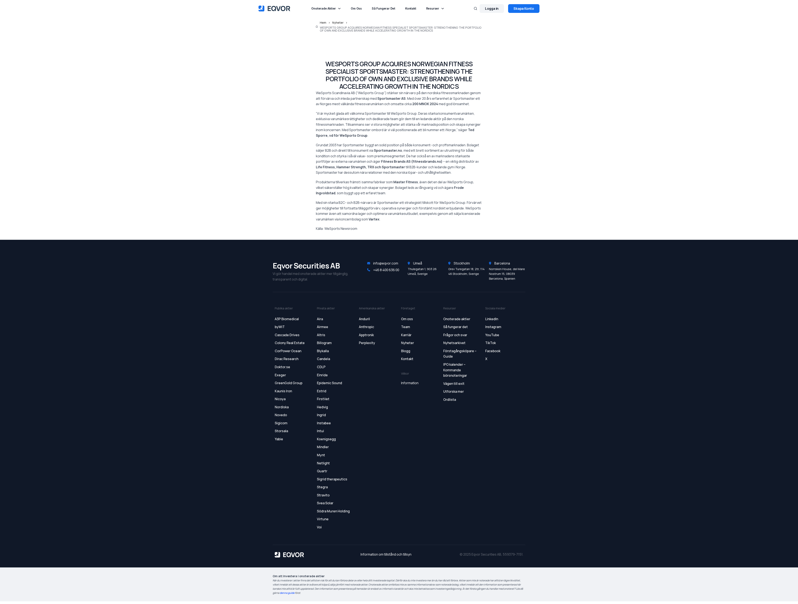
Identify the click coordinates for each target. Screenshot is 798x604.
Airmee (322, 327)
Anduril (364, 319)
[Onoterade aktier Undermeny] (339, 8)
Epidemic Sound (329, 383)
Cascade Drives (287, 335)
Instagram (493, 327)
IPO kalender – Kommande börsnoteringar (455, 370)
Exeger (280, 375)
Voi (319, 527)
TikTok (490, 343)
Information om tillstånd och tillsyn (386, 554)
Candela (323, 359)
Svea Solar (325, 503)
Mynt (321, 455)
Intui (320, 431)
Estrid (321, 391)
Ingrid (321, 415)
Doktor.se (282, 367)
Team (405, 327)
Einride (322, 375)
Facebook (492, 351)
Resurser (432, 8)
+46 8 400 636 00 (386, 270)
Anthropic (366, 327)
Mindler (323, 447)
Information (410, 383)
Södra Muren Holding (333, 511)
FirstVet (323, 399)
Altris (321, 335)
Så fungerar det (383, 8)
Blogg (405, 351)
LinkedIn (491, 319)
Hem (323, 22)
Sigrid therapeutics (332, 479)
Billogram (324, 343)
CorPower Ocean (288, 351)
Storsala (281, 431)
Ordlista (449, 399)
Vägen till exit (453, 383)
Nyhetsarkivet (454, 343)
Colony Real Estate (290, 343)
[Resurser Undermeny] (442, 8)
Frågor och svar (455, 335)
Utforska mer (453, 391)
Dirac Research (286, 359)
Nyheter (338, 22)
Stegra (322, 487)
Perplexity (367, 343)
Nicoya (280, 399)
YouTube (492, 335)
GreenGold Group (288, 383)
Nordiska (282, 407)
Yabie (279, 439)
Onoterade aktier (323, 8)
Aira (320, 319)
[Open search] (475, 8)
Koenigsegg (326, 439)
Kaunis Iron (283, 391)
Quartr (322, 471)
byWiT (280, 327)
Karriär (406, 335)
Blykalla (323, 351)
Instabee (324, 423)
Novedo (281, 415)
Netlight (323, 463)
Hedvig (322, 407)
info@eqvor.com (385, 263)
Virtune (323, 519)
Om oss (356, 8)
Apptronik (366, 335)
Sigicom (281, 423)
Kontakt (410, 8)
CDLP (321, 367)
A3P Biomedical (287, 319)
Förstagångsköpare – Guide (460, 354)
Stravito (323, 495)
